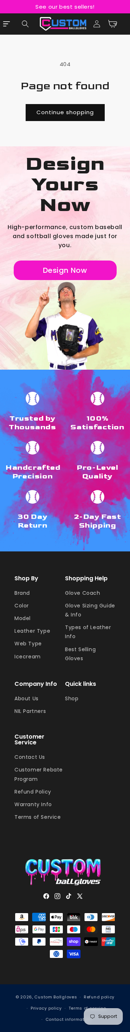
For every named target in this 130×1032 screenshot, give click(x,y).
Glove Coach (82, 593)
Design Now (65, 270)
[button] (25, 24)
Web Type (28, 643)
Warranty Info (33, 804)
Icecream (27, 656)
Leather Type (32, 631)
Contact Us (29, 757)
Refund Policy (32, 791)
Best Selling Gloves (80, 654)
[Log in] (97, 24)
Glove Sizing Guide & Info (90, 610)
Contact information (68, 1019)
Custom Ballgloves (55, 997)
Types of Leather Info (88, 632)
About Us (26, 698)
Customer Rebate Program (38, 774)
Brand (22, 593)
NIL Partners (30, 711)
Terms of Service (37, 817)
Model (22, 618)
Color (21, 605)
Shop (71, 698)
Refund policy (99, 997)
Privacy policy (46, 1008)
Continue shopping (65, 112)
